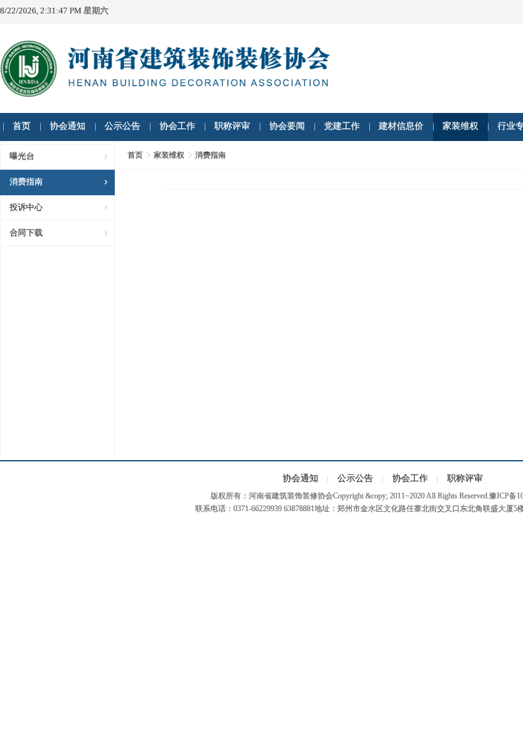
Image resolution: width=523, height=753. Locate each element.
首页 (22, 126)
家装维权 (460, 126)
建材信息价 (401, 126)
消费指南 (26, 181)
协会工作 (177, 126)
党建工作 (342, 126)
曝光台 (22, 156)
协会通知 (67, 126)
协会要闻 (287, 126)
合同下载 (26, 232)
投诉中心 (26, 207)
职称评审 (232, 126)
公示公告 (122, 126)
